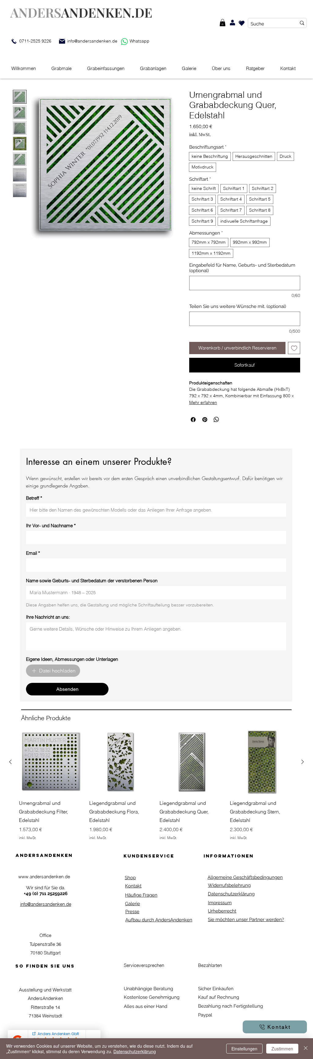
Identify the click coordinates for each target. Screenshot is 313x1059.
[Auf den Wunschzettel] (294, 348)
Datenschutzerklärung (134, 1051)
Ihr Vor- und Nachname (51, 525)
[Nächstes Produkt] (302, 761)
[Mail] (62, 41)
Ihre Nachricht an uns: (48, 617)
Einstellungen (244, 1049)
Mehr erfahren (203, 402)
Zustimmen (282, 1049)
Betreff (34, 498)
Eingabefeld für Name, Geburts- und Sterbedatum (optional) (242, 267)
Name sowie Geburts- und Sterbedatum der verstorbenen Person (91, 580)
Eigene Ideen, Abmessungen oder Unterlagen (72, 659)
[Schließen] (305, 1048)
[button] (222, 22)
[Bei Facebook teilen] (193, 419)
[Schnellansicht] (51, 762)
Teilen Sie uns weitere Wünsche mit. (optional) (237, 306)
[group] (156, 785)
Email (33, 553)
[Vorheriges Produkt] (10, 761)
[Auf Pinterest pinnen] (204, 419)
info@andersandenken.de (92, 41)
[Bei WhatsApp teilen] (216, 419)
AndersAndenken (44, 855)
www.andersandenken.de (44, 876)
